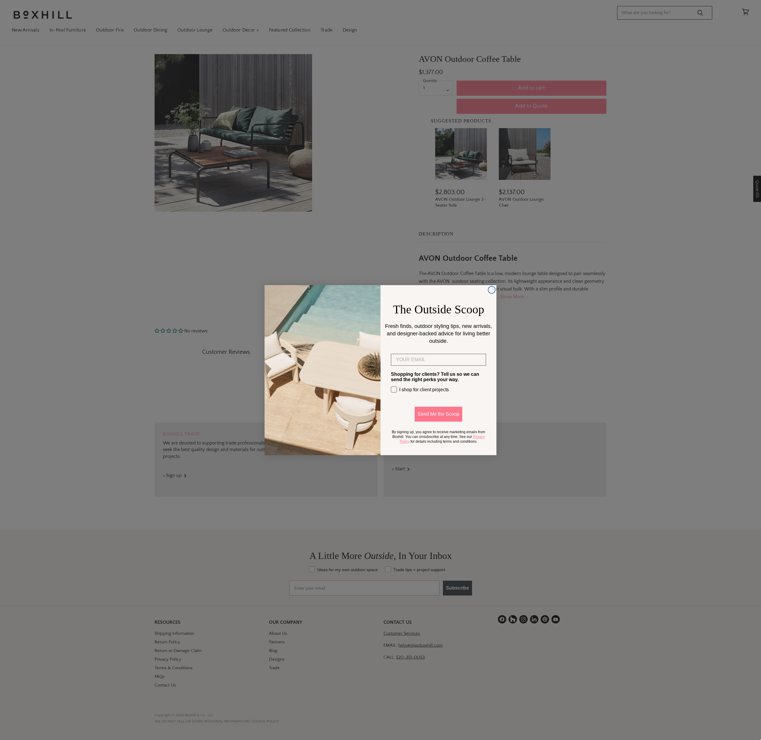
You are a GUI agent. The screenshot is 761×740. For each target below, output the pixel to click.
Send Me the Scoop (438, 414)
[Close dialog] (491, 289)
